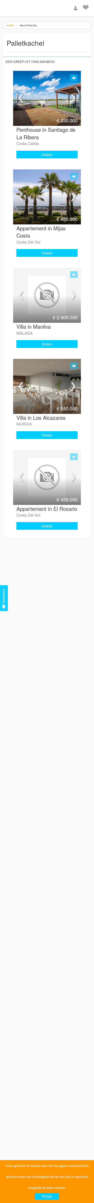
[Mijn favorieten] (86, 8)
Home (10, 25)
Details (47, 154)
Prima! (47, 1196)
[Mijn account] (76, 8)
